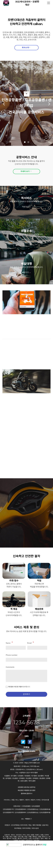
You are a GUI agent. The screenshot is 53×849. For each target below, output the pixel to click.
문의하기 (26, 694)
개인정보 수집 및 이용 (14, 687)
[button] (3, 104)
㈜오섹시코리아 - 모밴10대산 (27, 3)
